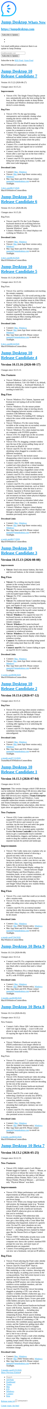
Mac (16, 172)
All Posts (10, 1380)
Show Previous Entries (10, 1372)
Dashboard (10, 1382)
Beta (8, 1396)
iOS (8, 1389)
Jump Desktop (23, 22)
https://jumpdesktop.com (17, 29)
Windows (23, 172)
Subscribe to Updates (10, 35)
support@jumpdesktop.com (17, 181)
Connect (9, 1394)
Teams (9, 1384)
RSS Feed (19, 60)
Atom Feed (28, 60)
